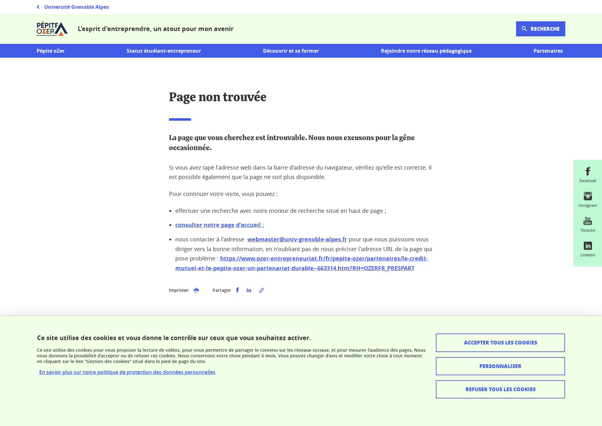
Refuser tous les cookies (501, 389)
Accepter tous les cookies (500, 342)
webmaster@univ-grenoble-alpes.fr (297, 239)
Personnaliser (500, 366)
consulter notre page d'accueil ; (219, 225)
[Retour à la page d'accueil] (52, 29)
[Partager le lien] (261, 290)
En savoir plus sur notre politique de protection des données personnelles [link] (127, 372)
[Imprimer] (196, 290)
